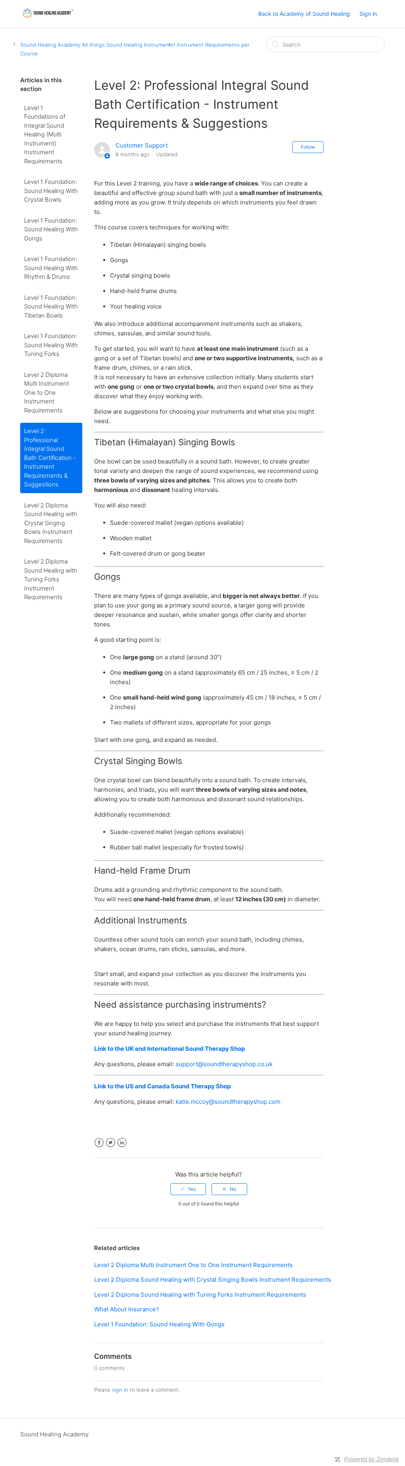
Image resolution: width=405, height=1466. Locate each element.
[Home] (47, 18)
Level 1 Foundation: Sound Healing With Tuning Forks (51, 345)
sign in (120, 1390)
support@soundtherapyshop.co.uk (224, 1064)
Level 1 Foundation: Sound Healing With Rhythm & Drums (51, 267)
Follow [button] (308, 147)
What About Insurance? (126, 1309)
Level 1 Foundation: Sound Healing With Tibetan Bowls (51, 306)
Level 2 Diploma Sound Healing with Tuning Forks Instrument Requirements (50, 579)
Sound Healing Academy (50, 45)
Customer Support (141, 145)
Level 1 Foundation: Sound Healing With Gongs (51, 229)
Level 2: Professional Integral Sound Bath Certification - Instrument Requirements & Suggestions (50, 457)
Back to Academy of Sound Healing (304, 13)
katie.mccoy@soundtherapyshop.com (228, 1101)
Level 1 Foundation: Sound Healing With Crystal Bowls (51, 190)
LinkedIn (122, 1143)
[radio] (188, 1189)
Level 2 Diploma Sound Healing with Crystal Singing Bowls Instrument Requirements (50, 523)
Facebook (99, 1143)
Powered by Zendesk (371, 1459)
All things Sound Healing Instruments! (128, 45)
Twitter (110, 1143)
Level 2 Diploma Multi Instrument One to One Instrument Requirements (46, 392)
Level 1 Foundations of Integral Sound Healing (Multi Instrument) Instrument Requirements (44, 134)
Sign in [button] (368, 13)
